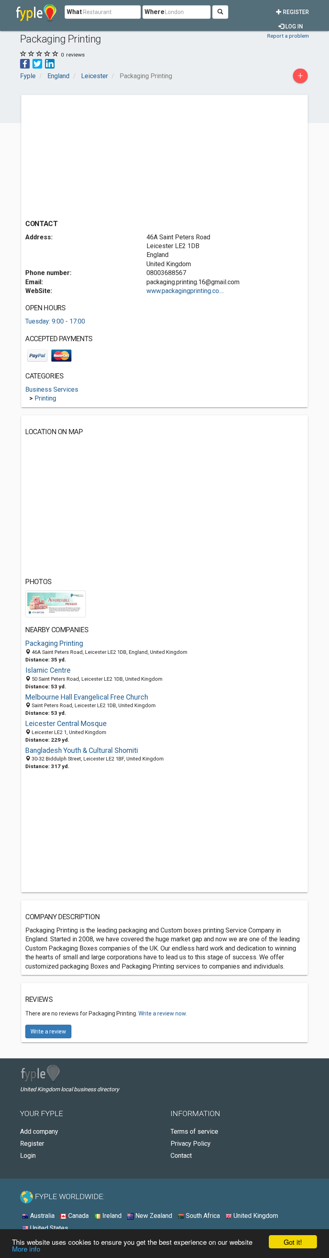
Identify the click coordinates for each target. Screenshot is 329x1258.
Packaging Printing (54, 643)
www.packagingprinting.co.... (185, 291)
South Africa (202, 1216)
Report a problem (288, 35)
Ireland (111, 1216)
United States (48, 1228)
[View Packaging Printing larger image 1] (55, 603)
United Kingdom (255, 1216)
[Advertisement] (92, 155)
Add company (39, 1131)
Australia (41, 1216)
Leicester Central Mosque (66, 724)
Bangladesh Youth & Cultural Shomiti (81, 750)
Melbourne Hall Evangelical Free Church (86, 697)
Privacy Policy (191, 1143)
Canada (78, 1216)
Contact (181, 1155)
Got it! (293, 1242)
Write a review (48, 1031)
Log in (293, 26)
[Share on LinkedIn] (50, 63)
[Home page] (36, 12)
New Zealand (153, 1216)
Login (28, 1155)
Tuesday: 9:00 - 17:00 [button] (55, 321)
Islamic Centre (48, 670)
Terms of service (194, 1131)
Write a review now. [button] (162, 1013)
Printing (45, 398)
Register (295, 12)
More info (26, 1249)
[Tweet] (37, 63)
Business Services (51, 389)
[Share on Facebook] (25, 63)
